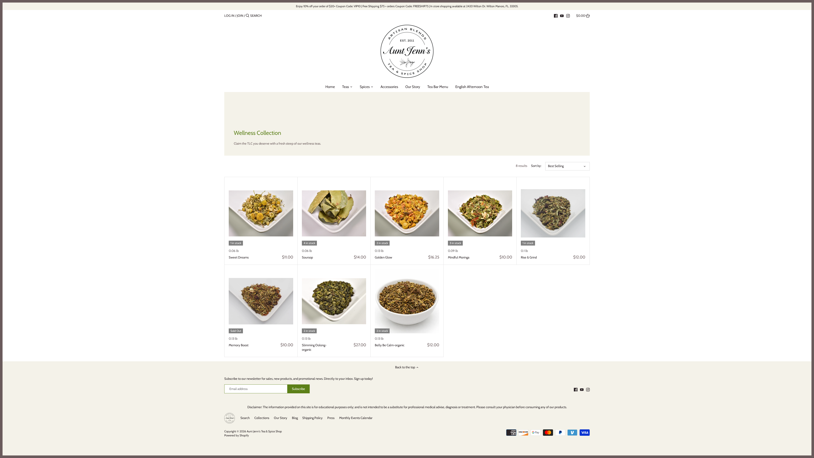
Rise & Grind (529, 257)
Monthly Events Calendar (355, 418)
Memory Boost (238, 345)
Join (240, 16)
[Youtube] (562, 15)
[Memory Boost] (261, 301)
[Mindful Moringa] (480, 213)
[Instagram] (568, 15)
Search (245, 418)
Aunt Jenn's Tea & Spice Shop (264, 431)
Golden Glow (383, 257)
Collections (261, 418)
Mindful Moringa (458, 257)
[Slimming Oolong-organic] (334, 301)
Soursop (307, 257)
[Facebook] (556, 15)
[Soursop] (334, 213)
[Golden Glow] (407, 213)
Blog (295, 418)
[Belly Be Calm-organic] (407, 301)
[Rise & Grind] (553, 213)
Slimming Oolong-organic (314, 347)
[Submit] (247, 16)
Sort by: (536, 166)
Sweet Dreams (239, 257)
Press (331, 418)
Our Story (280, 418)
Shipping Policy (312, 418)
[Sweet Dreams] (261, 213)
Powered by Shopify (236, 435)
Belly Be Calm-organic (389, 345)
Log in (229, 16)
